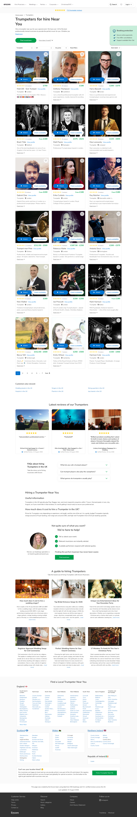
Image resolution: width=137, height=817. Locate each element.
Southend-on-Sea (100, 716)
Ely (96, 705)
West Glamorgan (72, 748)
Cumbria (47, 705)
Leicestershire (62, 699)
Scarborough (112, 707)
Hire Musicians (19, 4)
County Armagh (95, 737)
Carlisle (47, 707)
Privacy (13, 805)
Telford (72, 703)
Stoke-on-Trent (74, 710)
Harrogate (111, 701)
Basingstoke (23, 718)
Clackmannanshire (25, 741)
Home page (19, 15)
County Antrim (95, 735)
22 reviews (28, 86)
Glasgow (34, 745)
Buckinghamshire (24, 709)
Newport (72, 701)
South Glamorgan (72, 745)
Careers (72, 802)
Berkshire (22, 696)
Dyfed (57, 737)
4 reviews (101, 192)
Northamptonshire (62, 709)
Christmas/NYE (66, 4)
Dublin (92, 761)
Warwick (72, 718)
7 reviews (101, 86)
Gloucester (86, 714)
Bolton (47, 710)
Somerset (85, 718)
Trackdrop (102, 813)
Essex (97, 709)
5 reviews (64, 245)
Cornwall (85, 696)
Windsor (22, 705)
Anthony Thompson (107, 448)
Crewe (47, 699)
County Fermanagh (108, 743)
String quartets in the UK (96, 388)
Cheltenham (86, 712)
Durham (34, 697)
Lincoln (60, 707)
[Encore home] (7, 4)
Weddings (32, 4)
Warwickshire (74, 712)
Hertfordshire (99, 718)
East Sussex (23, 712)
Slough (22, 703)
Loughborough (62, 703)
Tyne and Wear (36, 703)
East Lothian (23, 743)
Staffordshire (74, 705)
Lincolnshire (61, 705)
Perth (33, 754)
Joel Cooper (32, 448)
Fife (33, 743)
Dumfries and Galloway (38, 741)
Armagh (105, 737)
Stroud (85, 716)
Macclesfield (48, 701)
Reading (22, 701)
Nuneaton (73, 714)
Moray (34, 752)
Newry (92, 739)
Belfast (105, 735)
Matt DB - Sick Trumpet (68, 448)
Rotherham (111, 716)
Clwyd (57, 735)
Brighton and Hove (24, 714)
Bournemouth (87, 707)
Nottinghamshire (62, 712)
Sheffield (110, 718)
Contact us (14, 808)
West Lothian (36, 760)
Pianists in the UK (57, 391)
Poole (84, 709)
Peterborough (99, 707)
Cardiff (57, 748)
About (72, 800)
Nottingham (61, 714)
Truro (84, 697)
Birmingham (73, 722)
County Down (107, 741)
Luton (97, 699)
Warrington (48, 703)
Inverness (35, 748)
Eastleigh (22, 720)
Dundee (34, 737)
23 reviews (65, 86)
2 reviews (64, 299)
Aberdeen (35, 735)
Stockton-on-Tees (37, 699)
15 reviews (65, 139)
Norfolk (97, 722)
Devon (84, 699)
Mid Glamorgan (59, 743)
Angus (22, 737)
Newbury (22, 699)
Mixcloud (111, 813)
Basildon (97, 710)
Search (114, 4)
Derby (59, 697)
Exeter (84, 701)
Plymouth (85, 703)
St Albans (98, 720)
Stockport (48, 722)
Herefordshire (74, 696)
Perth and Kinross (25, 754)
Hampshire (23, 716)
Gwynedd (58, 741)
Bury (46, 712)
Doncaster (111, 714)
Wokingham (23, 707)
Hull (109, 697)
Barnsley (110, 712)
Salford (47, 720)
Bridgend (70, 743)
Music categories (46, 802)
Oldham (47, 716)
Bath (84, 720)
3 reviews (64, 192)
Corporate (52, 4)
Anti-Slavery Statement (77, 805)
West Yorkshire (112, 720)
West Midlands (74, 720)
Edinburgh (23, 752)
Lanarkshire (23, 750)
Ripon (109, 705)
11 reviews (28, 139)
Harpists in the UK (21, 391)
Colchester (98, 714)
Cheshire (47, 696)
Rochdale (47, 718)
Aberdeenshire (24, 735)
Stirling (22, 760)
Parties (42, 4)
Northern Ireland (95, 730)
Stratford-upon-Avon (74, 716)
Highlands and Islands (26, 748)
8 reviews (28, 192)
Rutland (60, 716)
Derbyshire (61, 696)
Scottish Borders (37, 756)
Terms (13, 802)
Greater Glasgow (25, 745)
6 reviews (101, 245)
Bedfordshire (99, 696)
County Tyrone (95, 745)
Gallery (43, 805)
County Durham (37, 696)
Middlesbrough (112, 703)
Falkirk (34, 758)
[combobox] (24, 48)
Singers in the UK (57, 388)
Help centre (15, 800)
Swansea (57, 750)
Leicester (60, 701)
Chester (47, 697)
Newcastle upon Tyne (37, 707)
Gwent (57, 739)
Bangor (69, 741)
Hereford (72, 697)
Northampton (61, 710)
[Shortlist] (121, 4)
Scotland (21, 730)
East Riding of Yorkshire (112, 696)
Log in (128, 4)
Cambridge (98, 703)
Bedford (97, 697)
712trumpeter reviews (74, 10)
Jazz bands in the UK (95, 391)
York (109, 709)
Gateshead (35, 705)
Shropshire (73, 699)
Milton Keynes (24, 710)
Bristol (84, 722)
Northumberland (37, 701)
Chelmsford (98, 712)
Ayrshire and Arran (37, 739)
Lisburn (93, 743)
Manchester (48, 714)
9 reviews (101, 139)
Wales (55, 730)
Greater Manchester (49, 709)
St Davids (70, 737)
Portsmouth (23, 722)
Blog (42, 808)
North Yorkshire (112, 699)
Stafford (72, 709)
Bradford (110, 722)
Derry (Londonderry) (96, 741)
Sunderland (35, 709)
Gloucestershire (87, 710)
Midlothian (35, 750)
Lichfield (72, 707)
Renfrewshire (24, 756)
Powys (57, 745)
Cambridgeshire (99, 701)
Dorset (85, 705)
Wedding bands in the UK (23, 388)
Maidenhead (23, 697)
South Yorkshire (112, 710)
